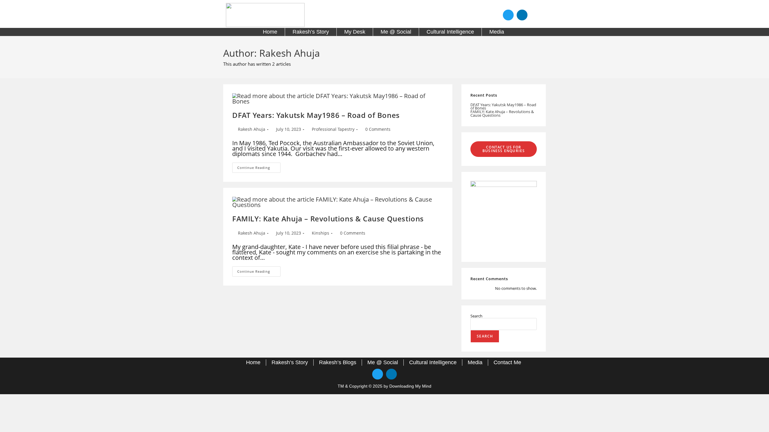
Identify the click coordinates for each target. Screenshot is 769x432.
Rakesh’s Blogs (337, 362)
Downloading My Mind (410, 386)
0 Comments (378, 129)
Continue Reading (259, 166)
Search (476, 316)
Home (270, 32)
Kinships (320, 233)
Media (496, 32)
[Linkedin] (522, 15)
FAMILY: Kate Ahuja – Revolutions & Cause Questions (328, 219)
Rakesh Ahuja (251, 129)
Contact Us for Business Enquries (503, 149)
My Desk (354, 32)
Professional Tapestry (333, 129)
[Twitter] (508, 15)
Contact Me (507, 362)
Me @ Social (396, 32)
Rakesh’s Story (311, 32)
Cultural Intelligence (450, 32)
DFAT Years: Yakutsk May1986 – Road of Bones (316, 115)
